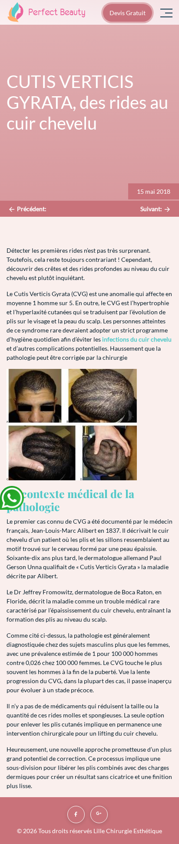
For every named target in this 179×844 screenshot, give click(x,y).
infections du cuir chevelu (137, 339)
